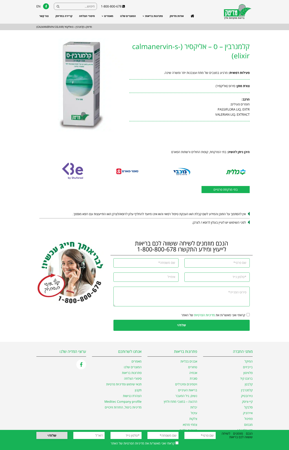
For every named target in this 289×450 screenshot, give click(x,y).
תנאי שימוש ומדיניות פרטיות (124, 384)
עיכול (194, 413)
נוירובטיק (247, 396)
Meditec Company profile (123, 402)
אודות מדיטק (177, 16)
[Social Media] (81, 364)
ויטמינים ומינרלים (186, 384)
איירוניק (248, 413)
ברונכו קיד (246, 378)
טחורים (192, 367)
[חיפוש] (58, 6)
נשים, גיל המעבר (186, 396)
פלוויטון (248, 373)
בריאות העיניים (187, 390)
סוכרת (193, 378)
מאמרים (108, 16)
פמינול (248, 419)
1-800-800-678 (111, 6)
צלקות (193, 419)
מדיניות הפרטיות (204, 315)
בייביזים (248, 367)
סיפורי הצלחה (87, 16)
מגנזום (248, 425)
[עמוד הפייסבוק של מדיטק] (46, 6)
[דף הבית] (236, 19)
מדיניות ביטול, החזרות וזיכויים (123, 407)
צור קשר (44, 16)
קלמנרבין (247, 390)
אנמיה (193, 373)
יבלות (193, 407)
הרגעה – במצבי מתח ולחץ (180, 402)
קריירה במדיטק (63, 16)
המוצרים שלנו (128, 16)
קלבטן (249, 384)
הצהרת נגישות (132, 396)
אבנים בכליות (188, 361)
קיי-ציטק (247, 402)
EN (38, 6)
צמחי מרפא (190, 425)
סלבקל (248, 407)
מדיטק (89, 27)
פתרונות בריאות (154, 16)
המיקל (249, 361)
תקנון (138, 390)
